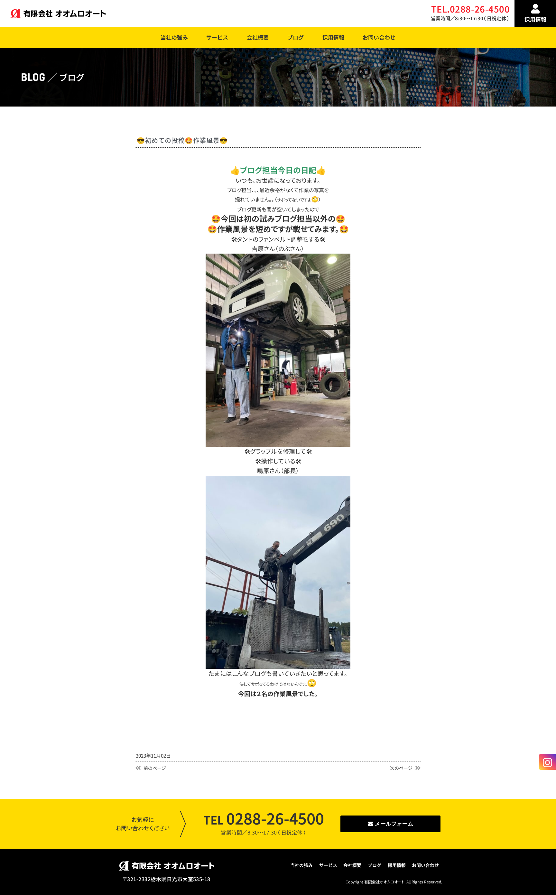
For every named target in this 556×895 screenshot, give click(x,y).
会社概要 (258, 37)
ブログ (295, 37)
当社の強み (174, 37)
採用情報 (333, 37)
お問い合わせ (379, 37)
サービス (217, 37)
